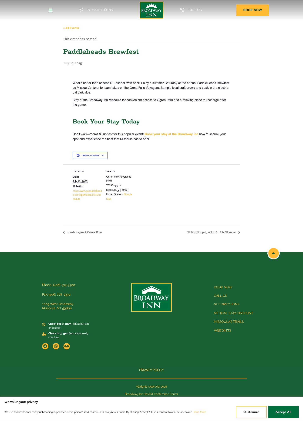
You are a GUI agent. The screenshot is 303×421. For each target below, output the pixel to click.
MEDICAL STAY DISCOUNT (233, 313)
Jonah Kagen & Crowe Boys (84, 232)
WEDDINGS (222, 330)
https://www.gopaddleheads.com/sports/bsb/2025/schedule (87, 195)
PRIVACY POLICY (151, 370)
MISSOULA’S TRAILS (229, 321)
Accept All (283, 412)
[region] (151, 409)
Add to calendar (90, 155)
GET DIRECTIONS (100, 10)
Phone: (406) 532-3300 (58, 285)
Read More (199, 412)
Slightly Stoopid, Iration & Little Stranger (211, 232)
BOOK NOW (223, 287)
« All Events (71, 28)
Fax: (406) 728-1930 (56, 294)
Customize (251, 412)
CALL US (195, 10)
